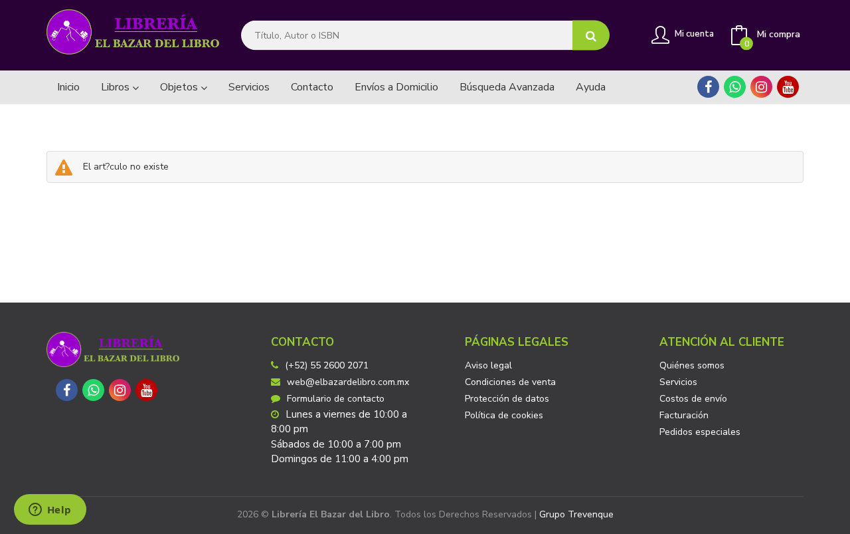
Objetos (180, 87)
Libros (116, 87)
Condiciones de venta (510, 382)
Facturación (684, 415)
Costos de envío (693, 398)
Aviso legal (488, 365)
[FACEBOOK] (708, 87)
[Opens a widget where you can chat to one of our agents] (49, 510)
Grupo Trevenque (576, 514)
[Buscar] (591, 36)
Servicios (678, 382)
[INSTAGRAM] (761, 87)
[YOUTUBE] (788, 87)
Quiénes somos (691, 365)
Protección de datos (507, 398)
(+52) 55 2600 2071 (327, 365)
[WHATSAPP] (735, 87)
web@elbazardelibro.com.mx (348, 382)
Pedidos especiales (699, 432)
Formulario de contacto (335, 398)
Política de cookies (504, 415)
